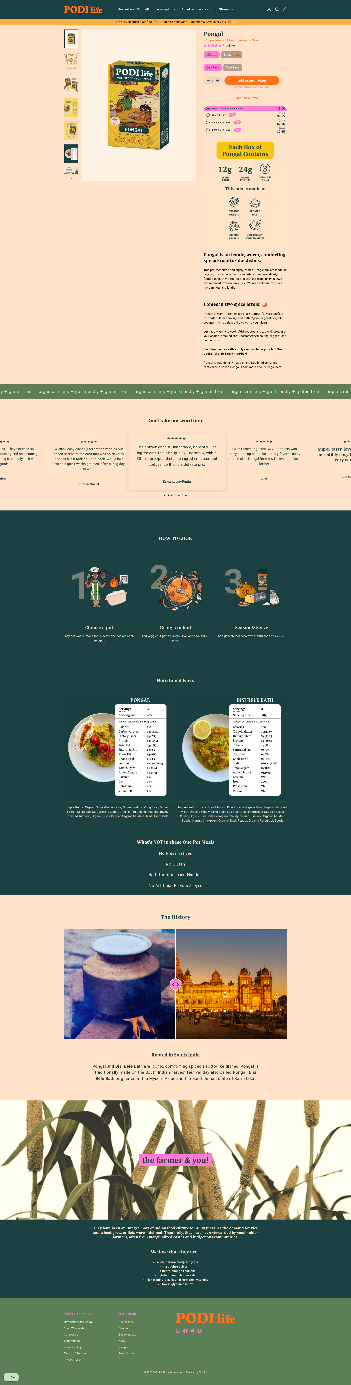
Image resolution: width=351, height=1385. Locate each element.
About (186, 9)
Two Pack (232, 67)
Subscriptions (165, 9)
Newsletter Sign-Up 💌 (78, 1322)
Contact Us (71, 1334)
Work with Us (72, 1340)
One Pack (212, 67)
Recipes (202, 9)
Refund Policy (72, 1347)
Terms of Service (75, 1353)
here (278, 367)
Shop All (143, 9)
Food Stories (220, 9)
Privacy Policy (73, 1359)
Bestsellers (126, 9)
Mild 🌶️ (211, 54)
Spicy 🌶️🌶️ (231, 54)
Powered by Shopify (196, 1372)
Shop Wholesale (74, 1328)
